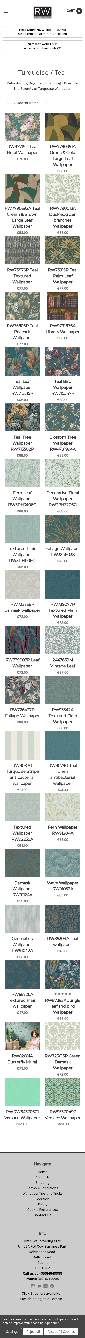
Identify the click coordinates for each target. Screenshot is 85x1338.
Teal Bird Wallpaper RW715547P (62, 387)
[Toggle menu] (5, 12)
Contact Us (42, 1215)
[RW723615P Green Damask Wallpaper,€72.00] (62, 1036)
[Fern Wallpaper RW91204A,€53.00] (62, 807)
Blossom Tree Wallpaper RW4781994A (62, 443)
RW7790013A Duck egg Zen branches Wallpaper (62, 217)
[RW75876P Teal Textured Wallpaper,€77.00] (22, 250)
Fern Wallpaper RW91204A (62, 830)
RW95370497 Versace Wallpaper (63, 1114)
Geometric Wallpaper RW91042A (22, 944)
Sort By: (11, 103)
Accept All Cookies (61, 1331)
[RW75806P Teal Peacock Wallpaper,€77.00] (22, 306)
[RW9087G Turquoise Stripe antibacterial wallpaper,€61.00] (22, 745)
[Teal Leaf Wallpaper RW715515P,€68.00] (22, 361)
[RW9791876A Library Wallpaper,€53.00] (62, 306)
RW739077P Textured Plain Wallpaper (62, 610)
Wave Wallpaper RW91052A (62, 886)
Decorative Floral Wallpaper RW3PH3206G (62, 499)
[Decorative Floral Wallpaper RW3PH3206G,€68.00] (62, 473)
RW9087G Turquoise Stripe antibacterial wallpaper (22, 774)
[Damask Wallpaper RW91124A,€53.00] (22, 863)
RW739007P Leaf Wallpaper (22, 663)
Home (42, 1172)
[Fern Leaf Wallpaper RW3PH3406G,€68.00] (22, 473)
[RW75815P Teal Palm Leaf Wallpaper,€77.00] (62, 250)
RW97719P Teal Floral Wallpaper (22, 149)
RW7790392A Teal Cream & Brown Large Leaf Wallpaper (22, 217)
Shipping (42, 1182)
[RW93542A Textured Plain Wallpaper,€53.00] (62, 690)
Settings (12, 1331)
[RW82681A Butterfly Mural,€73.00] (22, 1036)
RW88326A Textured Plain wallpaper (22, 1000)
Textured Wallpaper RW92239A (22, 833)
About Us (42, 1177)
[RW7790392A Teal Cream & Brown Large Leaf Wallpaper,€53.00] (22, 188)
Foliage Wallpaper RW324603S (62, 551)
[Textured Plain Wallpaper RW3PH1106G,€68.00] (22, 529)
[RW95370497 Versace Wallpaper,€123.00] (62, 1092)
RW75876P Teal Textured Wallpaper (22, 276)
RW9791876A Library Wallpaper (63, 328)
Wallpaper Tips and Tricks (43, 1193)
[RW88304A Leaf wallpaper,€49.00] (62, 919)
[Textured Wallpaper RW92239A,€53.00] (22, 807)
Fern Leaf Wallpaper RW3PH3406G (22, 499)
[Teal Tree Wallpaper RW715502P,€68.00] (22, 417)
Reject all (33, 1331)
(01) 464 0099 (48, 1279)
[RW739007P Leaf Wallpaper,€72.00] (22, 640)
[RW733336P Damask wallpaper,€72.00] (22, 584)
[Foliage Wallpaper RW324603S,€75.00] (62, 529)
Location (42, 1199)
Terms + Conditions (42, 1188)
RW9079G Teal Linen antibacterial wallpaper (62, 774)
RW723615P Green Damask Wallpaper (63, 1062)
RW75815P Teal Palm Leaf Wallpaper (62, 276)
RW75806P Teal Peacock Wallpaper (22, 331)
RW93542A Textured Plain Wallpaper (62, 715)
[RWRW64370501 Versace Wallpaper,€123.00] (22, 1092)
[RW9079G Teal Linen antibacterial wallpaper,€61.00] (62, 745)
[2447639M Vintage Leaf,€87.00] (62, 640)
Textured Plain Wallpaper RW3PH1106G (22, 554)
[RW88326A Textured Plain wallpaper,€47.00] (22, 974)
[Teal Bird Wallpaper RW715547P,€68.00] (62, 361)
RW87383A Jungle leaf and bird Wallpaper (62, 1006)
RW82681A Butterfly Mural (22, 1059)
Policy (42, 1204)
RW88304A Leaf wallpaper (62, 941)
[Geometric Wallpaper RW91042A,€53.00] (22, 919)
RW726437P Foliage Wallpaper (22, 712)
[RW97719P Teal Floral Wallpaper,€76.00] (22, 127)
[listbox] (33, 103)
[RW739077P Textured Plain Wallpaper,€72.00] (62, 584)
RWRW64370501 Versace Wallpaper (22, 1114)
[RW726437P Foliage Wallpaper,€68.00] (22, 690)
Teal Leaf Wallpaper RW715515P (22, 387)
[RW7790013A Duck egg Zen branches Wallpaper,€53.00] (62, 188)
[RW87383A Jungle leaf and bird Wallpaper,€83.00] (62, 974)
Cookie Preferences (42, 1209)
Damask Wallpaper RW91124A (22, 889)
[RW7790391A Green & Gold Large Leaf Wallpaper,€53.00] (62, 127)
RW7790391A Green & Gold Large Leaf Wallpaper (63, 155)
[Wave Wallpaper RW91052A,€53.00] (62, 863)
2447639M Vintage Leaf (62, 663)
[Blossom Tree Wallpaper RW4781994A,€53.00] (62, 417)
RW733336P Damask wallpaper (22, 607)
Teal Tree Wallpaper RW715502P (22, 443)
